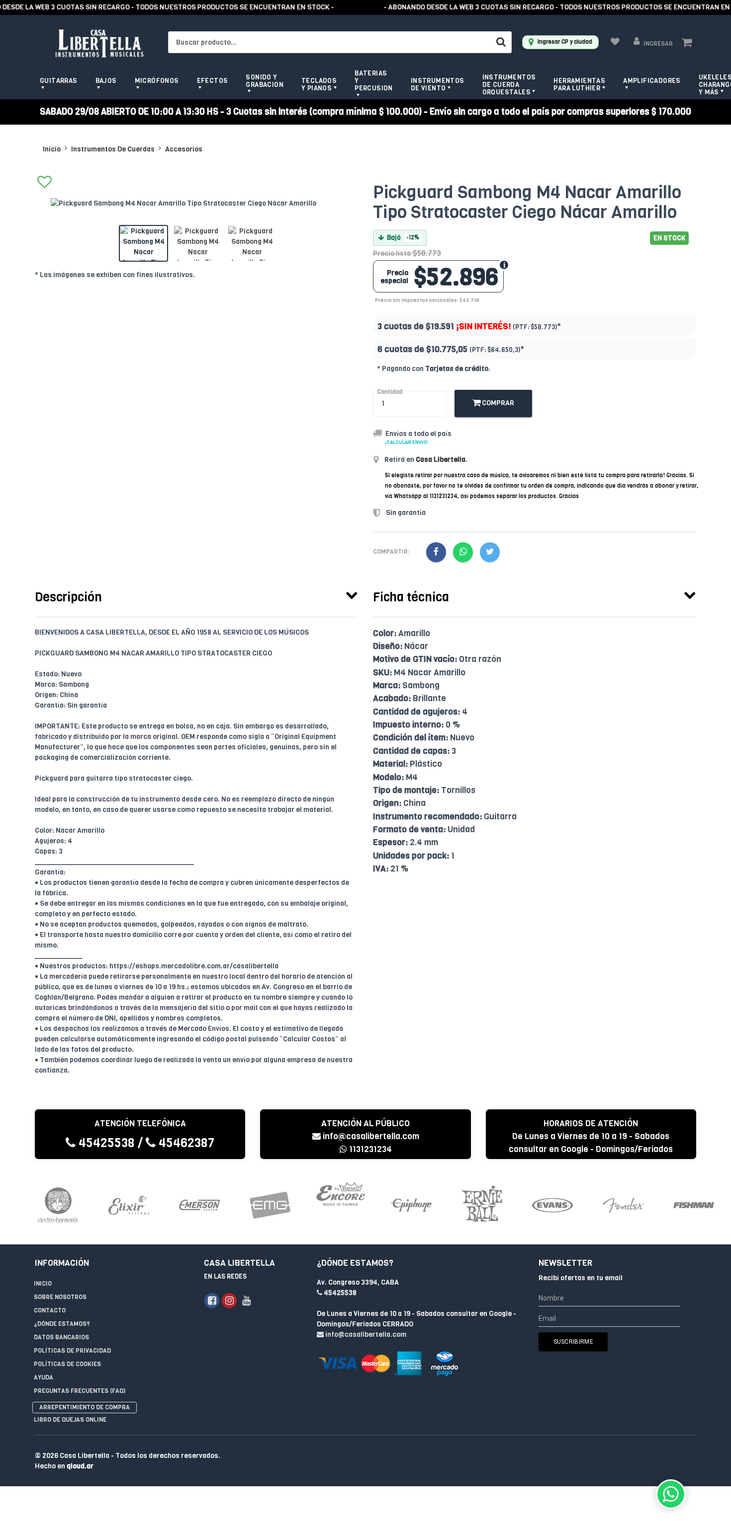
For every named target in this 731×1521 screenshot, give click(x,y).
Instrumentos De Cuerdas (113, 149)
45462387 (185, 1143)
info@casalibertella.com (371, 1136)
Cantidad (389, 392)
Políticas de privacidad (72, 1351)
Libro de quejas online (70, 1420)
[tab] (196, 595)
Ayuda (43, 1377)
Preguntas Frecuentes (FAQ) (79, 1391)
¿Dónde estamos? (62, 1324)
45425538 (105, 1143)
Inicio (52, 149)
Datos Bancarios (61, 1337)
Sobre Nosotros (60, 1297)
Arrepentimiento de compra (84, 1407)
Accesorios (183, 149)
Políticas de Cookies (67, 1364)
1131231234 (369, 1149)
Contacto (50, 1310)
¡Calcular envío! (406, 442)
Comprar (497, 403)
